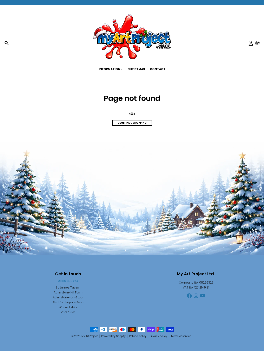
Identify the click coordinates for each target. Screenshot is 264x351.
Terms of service (181, 336)
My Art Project (89, 336)
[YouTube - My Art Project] (202, 295)
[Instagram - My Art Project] (195, 295)
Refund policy (137, 336)
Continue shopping (132, 123)
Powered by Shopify (113, 336)
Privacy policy (158, 336)
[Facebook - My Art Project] (189, 295)
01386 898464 (68, 281)
